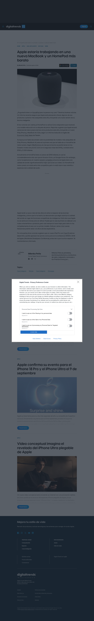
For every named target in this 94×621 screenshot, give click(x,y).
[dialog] (47, 310)
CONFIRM (33, 332)
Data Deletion (37, 338)
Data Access (47, 338)
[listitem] (47, 309)
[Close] (79, 282)
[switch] (69, 313)
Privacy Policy (57, 338)
